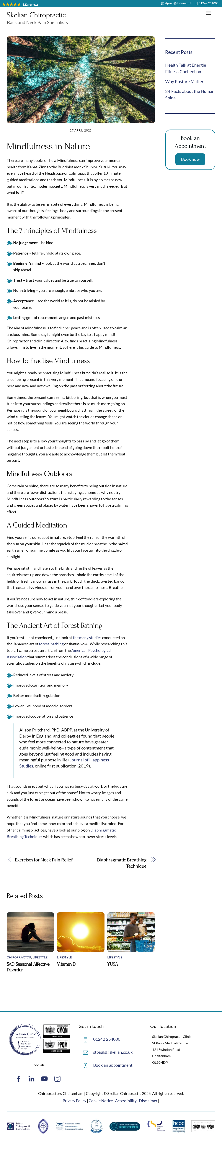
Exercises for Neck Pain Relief (44, 859)
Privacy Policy (74, 1100)
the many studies (87, 637)
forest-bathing (51, 643)
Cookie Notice (101, 1100)
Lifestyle (40, 957)
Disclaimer (148, 1100)
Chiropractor (19, 957)
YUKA (112, 964)
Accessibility (126, 1100)
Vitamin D (66, 964)
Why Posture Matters (185, 81)
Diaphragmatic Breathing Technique (122, 863)
